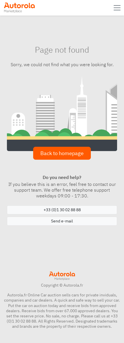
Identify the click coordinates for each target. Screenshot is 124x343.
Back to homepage (62, 153)
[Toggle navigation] (118, 7)
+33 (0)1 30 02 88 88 (62, 209)
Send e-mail (62, 221)
